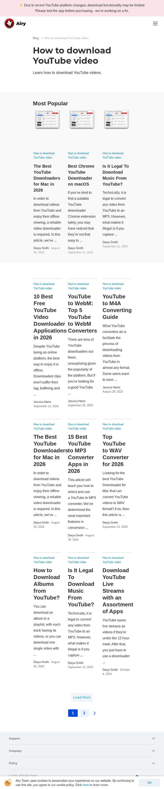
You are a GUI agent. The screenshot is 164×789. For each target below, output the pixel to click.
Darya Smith (41, 248)
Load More (82, 697)
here (86, 785)
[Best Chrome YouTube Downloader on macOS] (82, 128)
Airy (21, 23)
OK (149, 782)
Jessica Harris (42, 401)
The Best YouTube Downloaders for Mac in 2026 (47, 178)
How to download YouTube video (44, 155)
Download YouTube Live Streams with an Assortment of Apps (117, 590)
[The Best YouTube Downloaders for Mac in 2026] (48, 128)
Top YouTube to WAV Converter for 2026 (115, 450)
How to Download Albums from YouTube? (47, 584)
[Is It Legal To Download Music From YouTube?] (116, 128)
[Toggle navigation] (155, 23)
